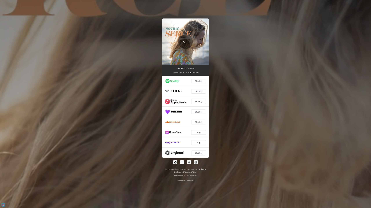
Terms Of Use (190, 172)
